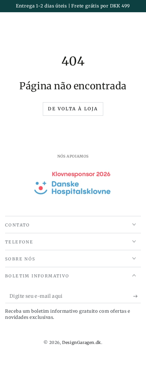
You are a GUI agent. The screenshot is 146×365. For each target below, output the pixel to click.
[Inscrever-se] (137, 296)
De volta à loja (73, 109)
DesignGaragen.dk (81, 342)
